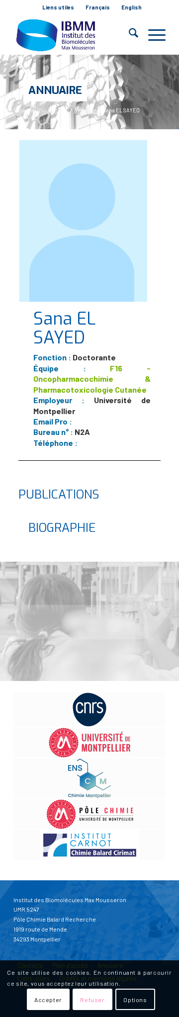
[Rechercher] (128, 35)
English (131, 7)
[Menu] (152, 35)
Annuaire (55, 90)
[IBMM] (74, 35)
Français (98, 7)
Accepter (48, 999)
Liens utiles (58, 7)
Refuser (92, 999)
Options (135, 999)
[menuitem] (58, 7)
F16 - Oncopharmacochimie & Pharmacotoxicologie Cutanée (92, 378)
